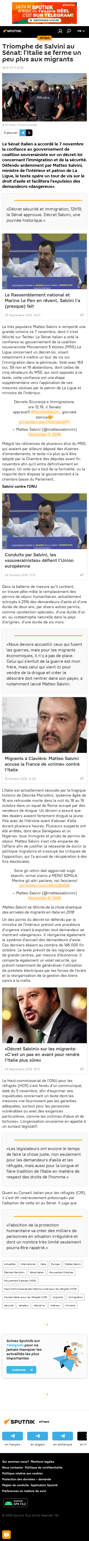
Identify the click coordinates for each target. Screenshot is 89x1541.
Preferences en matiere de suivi (24, 1491)
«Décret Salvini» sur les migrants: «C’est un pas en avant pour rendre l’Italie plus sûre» (42, 1054)
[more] (82, 314)
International (28, 1264)
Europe (55, 1264)
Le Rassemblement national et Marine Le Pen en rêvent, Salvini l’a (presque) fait (42, 300)
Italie (43, 1264)
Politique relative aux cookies (22, 1473)
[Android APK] (15, 1503)
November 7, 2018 (44, 434)
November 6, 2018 (45, 898)
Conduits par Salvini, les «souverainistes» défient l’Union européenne (39, 560)
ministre (70, 1305)
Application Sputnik (44, 1485)
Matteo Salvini (73, 1264)
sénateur (24, 1305)
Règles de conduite (15, 1485)
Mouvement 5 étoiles (61, 1272)
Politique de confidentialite (43, 1467)
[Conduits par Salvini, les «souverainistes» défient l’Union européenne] (44, 521)
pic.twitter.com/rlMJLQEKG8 (44, 885)
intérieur (55, 1305)
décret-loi (39, 1305)
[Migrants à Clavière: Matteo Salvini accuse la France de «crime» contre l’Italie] (44, 725)
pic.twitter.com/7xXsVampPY (44, 422)
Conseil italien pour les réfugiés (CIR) (25, 1297)
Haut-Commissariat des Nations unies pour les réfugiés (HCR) (40, 1288)
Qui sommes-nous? (15, 1462)
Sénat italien (37, 1272)
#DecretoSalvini (45, 411)
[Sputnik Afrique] (13, 33)
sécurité (8, 1305)
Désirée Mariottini (14, 1272)
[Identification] (60, 31)
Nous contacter (12, 1467)
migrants (57, 1297)
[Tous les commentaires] (6, 1534)
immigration (75, 1297)
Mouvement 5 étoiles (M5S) (20, 1280)
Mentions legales (42, 1462)
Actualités (10, 1264)
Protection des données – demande (26, 1479)
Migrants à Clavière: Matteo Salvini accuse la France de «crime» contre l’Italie (42, 763)
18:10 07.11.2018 (13, 68)
